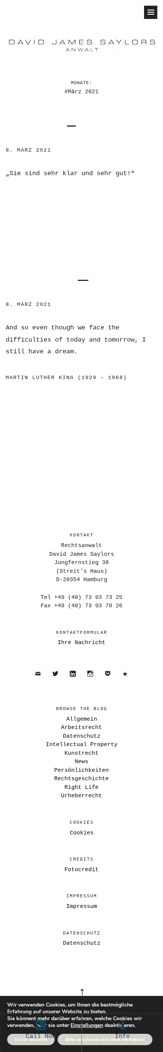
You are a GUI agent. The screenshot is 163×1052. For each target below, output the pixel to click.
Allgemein (81, 719)
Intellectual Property (82, 745)
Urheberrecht (81, 796)
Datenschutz (81, 736)
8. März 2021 (28, 150)
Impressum (81, 906)
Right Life (81, 787)
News (81, 762)
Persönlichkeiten (81, 770)
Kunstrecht (81, 753)
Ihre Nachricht (81, 643)
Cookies (82, 833)
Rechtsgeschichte (81, 779)
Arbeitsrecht (81, 727)
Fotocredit (81, 870)
